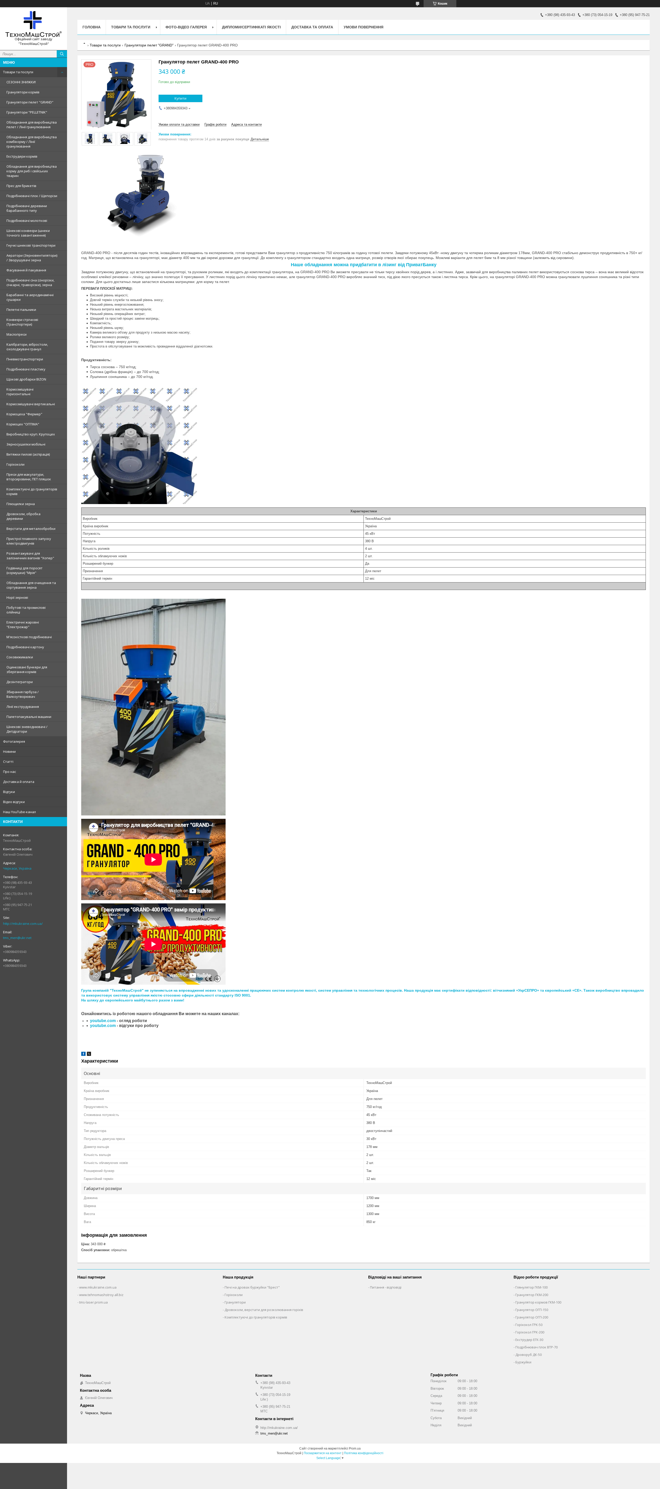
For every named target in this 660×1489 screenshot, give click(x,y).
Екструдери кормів (21, 156)
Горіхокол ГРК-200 (529, 1332)
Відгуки (9, 791)
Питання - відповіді (385, 1287)
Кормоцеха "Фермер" (24, 414)
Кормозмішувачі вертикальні (30, 404)
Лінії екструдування (22, 706)
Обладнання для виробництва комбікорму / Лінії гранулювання (31, 142)
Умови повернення (363, 27)
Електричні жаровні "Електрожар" (22, 624)
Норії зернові (17, 597)
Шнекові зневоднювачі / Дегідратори (26, 729)
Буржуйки (523, 1362)
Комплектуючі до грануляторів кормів (31, 491)
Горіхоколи (15, 464)
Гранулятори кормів (22, 92)
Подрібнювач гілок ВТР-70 (536, 1347)
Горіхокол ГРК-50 (528, 1324)
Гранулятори (235, 1302)
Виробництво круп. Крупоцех (30, 434)
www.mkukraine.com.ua (98, 1287)
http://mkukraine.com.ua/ (23, 923)
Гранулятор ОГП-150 (531, 1309)
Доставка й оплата (18, 781)
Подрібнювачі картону (25, 647)
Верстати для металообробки (30, 528)
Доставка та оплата (312, 27)
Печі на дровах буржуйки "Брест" (252, 1287)
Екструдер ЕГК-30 (529, 1339)
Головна (91, 27)
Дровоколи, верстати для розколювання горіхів (264, 1309)
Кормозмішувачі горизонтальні (20, 391)
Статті (8, 761)
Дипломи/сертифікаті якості (251, 27)
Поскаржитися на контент (323, 1453)
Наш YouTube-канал (19, 812)
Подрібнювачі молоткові (26, 220)
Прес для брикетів (21, 185)
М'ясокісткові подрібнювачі (29, 637)
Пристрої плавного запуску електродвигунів (28, 541)
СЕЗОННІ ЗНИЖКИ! (21, 82)
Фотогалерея (14, 741)
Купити (180, 98)
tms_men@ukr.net (17, 937)
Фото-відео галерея (186, 27)
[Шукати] (62, 54)
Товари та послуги (18, 72)
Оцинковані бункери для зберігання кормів (26, 669)
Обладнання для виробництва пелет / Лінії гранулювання (31, 124)
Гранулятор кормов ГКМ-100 (538, 1302)
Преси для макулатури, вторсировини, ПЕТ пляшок (28, 476)
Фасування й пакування (26, 270)
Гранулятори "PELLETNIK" (26, 112)
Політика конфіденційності (363, 1453)
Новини (9, 751)
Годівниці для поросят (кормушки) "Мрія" (24, 570)
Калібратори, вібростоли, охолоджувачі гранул (27, 346)
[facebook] (83, 1055)
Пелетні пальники (21, 309)
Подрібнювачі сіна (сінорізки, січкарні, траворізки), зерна (30, 282)
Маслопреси (16, 334)
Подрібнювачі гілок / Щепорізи (31, 195)
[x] (89, 1055)
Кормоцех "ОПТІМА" (22, 424)
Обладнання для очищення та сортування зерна (31, 585)
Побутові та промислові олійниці (26, 609)
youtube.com (103, 1020)
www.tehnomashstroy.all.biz (101, 1294)
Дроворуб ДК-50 (528, 1354)
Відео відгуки (14, 801)
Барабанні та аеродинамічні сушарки (30, 297)
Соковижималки (19, 657)
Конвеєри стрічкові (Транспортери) (22, 322)
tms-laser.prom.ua (93, 1302)
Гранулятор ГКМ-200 (531, 1294)
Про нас (9, 771)
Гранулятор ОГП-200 (531, 1317)
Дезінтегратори (19, 681)
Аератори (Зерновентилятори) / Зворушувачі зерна (31, 257)
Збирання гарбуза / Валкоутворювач (22, 694)
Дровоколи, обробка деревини (23, 516)
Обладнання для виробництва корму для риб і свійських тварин (31, 171)
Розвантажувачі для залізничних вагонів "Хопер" (30, 555)
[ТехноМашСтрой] (33, 24)
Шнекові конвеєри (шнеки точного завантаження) (28, 233)
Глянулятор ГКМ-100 (531, 1287)
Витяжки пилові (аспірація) (28, 454)
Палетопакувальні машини (28, 716)
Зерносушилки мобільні (25, 444)
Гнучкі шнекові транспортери (30, 245)
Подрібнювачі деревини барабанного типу (26, 208)
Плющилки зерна (20, 503)
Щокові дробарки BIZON (26, 379)
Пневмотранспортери (24, 359)
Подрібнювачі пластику (25, 369)
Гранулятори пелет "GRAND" (29, 102)
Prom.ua (355, 1448)
